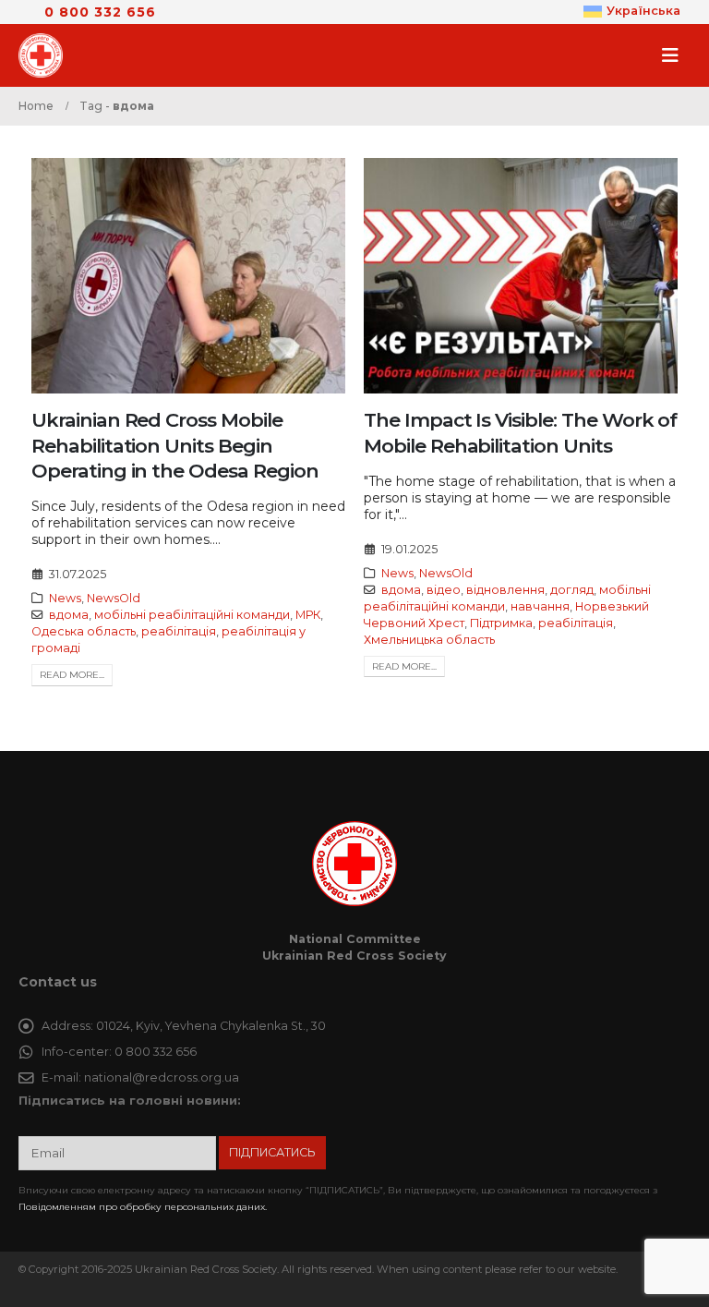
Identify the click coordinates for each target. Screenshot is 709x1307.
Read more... (72, 675)
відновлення (505, 590)
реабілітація (178, 631)
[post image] (188, 275)
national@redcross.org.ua (161, 1077)
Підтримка (501, 623)
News (65, 598)
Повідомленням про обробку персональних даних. (142, 1207)
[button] (676, 55)
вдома (69, 615)
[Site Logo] (46, 55)
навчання (540, 606)
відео (444, 590)
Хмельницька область (429, 640)
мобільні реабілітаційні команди (192, 615)
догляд (572, 590)
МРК (307, 615)
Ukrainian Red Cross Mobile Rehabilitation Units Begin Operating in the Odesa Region (174, 445)
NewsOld (113, 598)
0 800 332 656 (100, 12)
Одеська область (83, 631)
